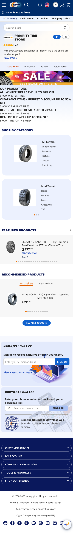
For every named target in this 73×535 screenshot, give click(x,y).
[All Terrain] (25, 153)
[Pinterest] (40, 523)
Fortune (46, 155)
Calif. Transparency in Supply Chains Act (35, 508)
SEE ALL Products (36, 322)
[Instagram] (26, 523)
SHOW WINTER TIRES (12, 95)
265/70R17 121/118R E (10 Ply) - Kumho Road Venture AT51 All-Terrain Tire (45, 243)
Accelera (46, 151)
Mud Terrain (48, 186)
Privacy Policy (37, 502)
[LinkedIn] (33, 523)
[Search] (26, 5)
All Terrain (48, 142)
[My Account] (62, 5)
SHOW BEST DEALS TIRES (14, 113)
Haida (44, 190)
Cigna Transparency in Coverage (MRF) (35, 515)
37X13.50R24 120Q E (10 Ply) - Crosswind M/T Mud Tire (45, 296)
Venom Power (49, 146)
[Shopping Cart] (69, 5)
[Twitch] (55, 523)
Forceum (45, 200)
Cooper (45, 160)
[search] (65, 27)
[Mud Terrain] (25, 197)
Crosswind (46, 204)
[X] (19, 523)
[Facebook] (12, 523)
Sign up (62, 361)
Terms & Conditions (19, 502)
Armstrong (47, 165)
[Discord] (62, 523)
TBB (43, 209)
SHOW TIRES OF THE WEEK (15, 120)
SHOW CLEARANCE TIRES (14, 106)
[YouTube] (48, 523)
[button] (36, 13)
